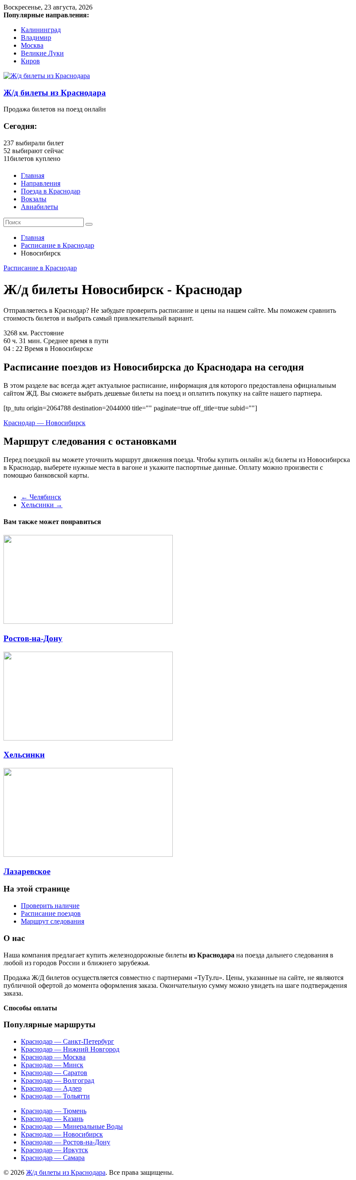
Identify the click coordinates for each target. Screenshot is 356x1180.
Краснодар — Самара (53, 1157)
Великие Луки (42, 53)
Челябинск (41, 497)
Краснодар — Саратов (54, 1072)
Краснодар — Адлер (51, 1088)
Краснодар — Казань (52, 1118)
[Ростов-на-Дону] (88, 621)
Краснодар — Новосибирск (44, 422)
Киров (30, 61)
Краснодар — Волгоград (57, 1080)
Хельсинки (42, 504)
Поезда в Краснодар (50, 191)
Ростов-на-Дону (33, 638)
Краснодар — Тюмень (53, 1110)
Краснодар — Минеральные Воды (72, 1126)
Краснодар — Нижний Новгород (70, 1049)
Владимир (36, 37)
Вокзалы (33, 199)
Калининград (41, 29)
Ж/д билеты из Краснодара (54, 92)
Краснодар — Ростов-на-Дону (65, 1142)
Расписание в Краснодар (57, 245)
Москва (32, 45)
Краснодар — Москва (53, 1057)
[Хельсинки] (88, 738)
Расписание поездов (51, 913)
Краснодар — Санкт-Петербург (67, 1041)
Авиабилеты (39, 206)
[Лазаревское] (88, 854)
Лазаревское (26, 871)
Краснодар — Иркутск (54, 1150)
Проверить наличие (50, 905)
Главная (32, 175)
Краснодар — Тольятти (55, 1096)
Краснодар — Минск (52, 1065)
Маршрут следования (52, 921)
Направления (40, 183)
